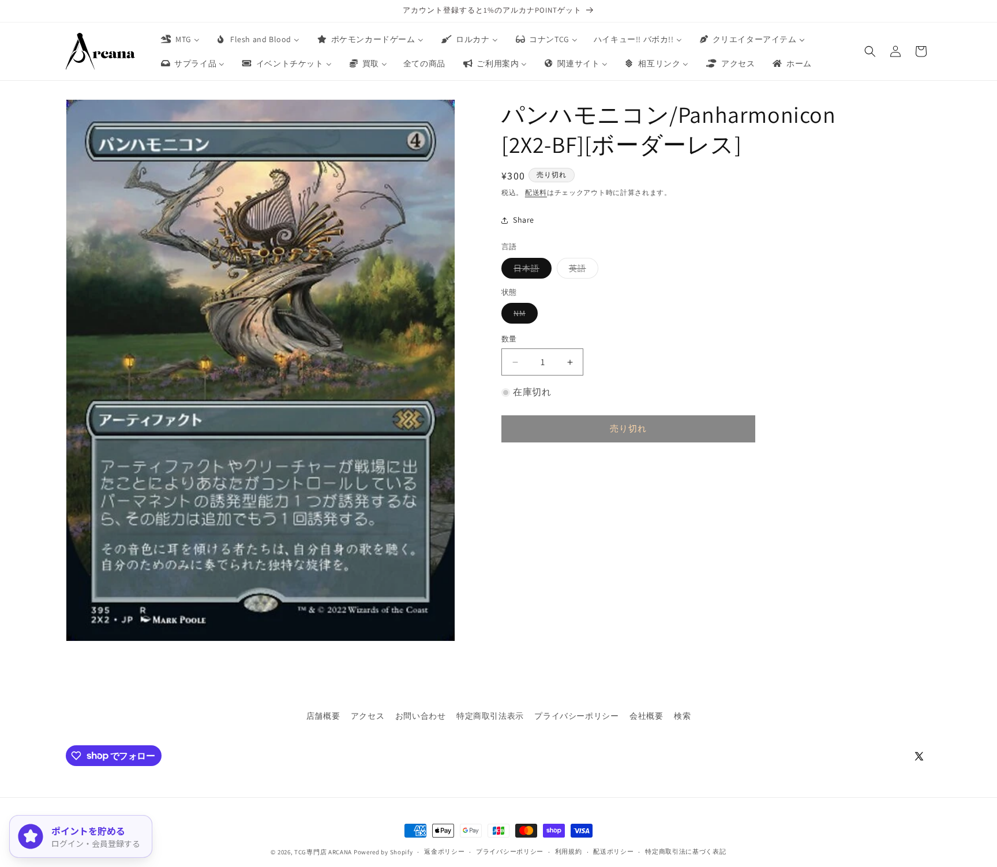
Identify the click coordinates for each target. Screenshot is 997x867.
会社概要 (646, 716)
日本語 (531, 270)
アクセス (367, 716)
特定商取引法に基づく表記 (685, 851)
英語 (581, 270)
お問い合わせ (420, 716)
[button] (870, 51)
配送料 (536, 192)
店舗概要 (323, 716)
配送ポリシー (613, 851)
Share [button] (523, 220)
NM (524, 316)
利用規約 (568, 851)
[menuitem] (179, 39)
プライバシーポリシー (576, 716)
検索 (682, 716)
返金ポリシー (444, 851)
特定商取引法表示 (490, 716)
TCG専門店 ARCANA (323, 852)
